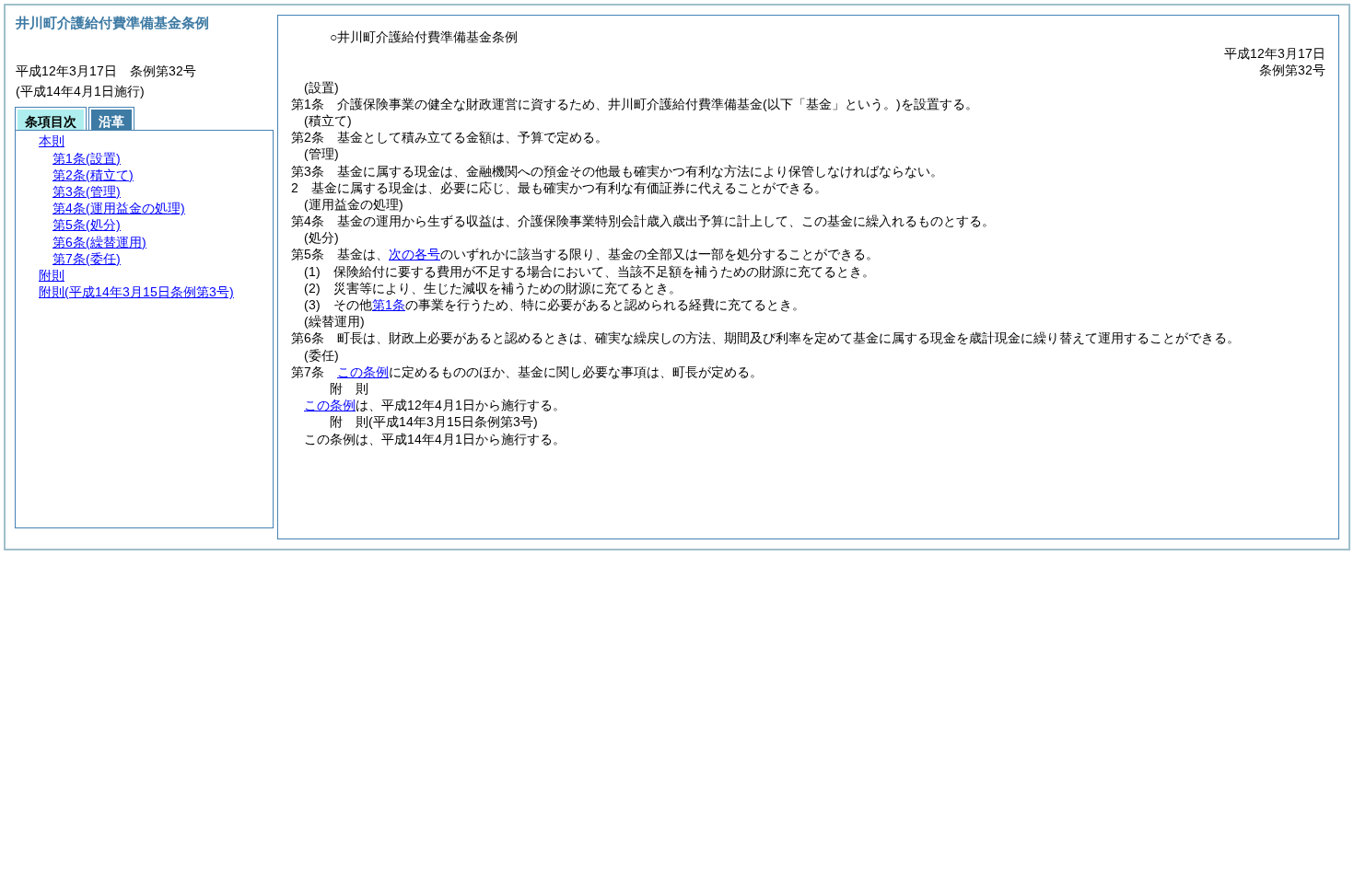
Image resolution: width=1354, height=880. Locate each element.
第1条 (388, 304)
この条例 (363, 372)
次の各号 (414, 254)
